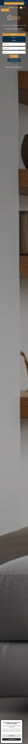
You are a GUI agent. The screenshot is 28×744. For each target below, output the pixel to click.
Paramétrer (11, 735)
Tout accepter (11, 739)
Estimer (14, 40)
